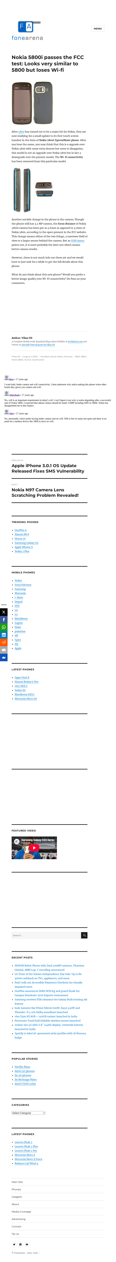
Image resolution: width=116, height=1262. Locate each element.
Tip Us (15, 1233)
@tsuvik (26, 344)
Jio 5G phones (23, 1075)
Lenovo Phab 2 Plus (26, 1146)
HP (16, 635)
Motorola (20, 593)
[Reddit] (4, 642)
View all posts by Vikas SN (42, 344)
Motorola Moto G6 (26, 698)
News (53, 356)
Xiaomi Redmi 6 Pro (26, 681)
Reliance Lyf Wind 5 (26, 1163)
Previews (68, 356)
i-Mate (19, 597)
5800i (84, 356)
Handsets (45, 356)
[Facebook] (4, 619)
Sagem (19, 622)
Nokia (60, 356)
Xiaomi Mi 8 (22, 534)
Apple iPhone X (24, 547)
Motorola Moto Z (25, 1154)
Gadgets (17, 1196)
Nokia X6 (20, 690)
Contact (16, 1226)
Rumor (27, 359)
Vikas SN (16, 356)
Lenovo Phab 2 (23, 1142)
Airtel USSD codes (25, 1083)
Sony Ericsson (23, 584)
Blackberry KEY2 (24, 694)
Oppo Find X (22, 677)
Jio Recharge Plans (26, 1079)
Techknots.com (75, 341)
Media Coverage (21, 1211)
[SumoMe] (4, 657)
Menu (98, 28)
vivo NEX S (21, 685)
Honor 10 (20, 538)
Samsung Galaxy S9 (26, 542)
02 (16, 614)
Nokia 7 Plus (22, 551)
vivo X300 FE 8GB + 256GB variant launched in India (46, 1016)
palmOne (20, 631)
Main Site (17, 1182)
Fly (16, 644)
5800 (21, 131)
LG (16, 610)
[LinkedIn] (4, 635)
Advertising (19, 1219)
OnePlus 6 (21, 530)
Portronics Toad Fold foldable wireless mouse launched (48, 1020)
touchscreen (38, 359)
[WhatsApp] (4, 627)
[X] (4, 612)
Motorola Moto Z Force (28, 1159)
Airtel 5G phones (25, 1071)
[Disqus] (58, 412)
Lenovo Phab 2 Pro (26, 1150)
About (15, 1204)
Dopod (19, 601)
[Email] (4, 650)
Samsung (20, 588)
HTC (17, 605)
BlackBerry (21, 618)
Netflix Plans (22, 1066)
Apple (18, 648)
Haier (18, 627)
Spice (18, 639)
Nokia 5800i (18, 359)
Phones (16, 1189)
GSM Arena (77, 240)
